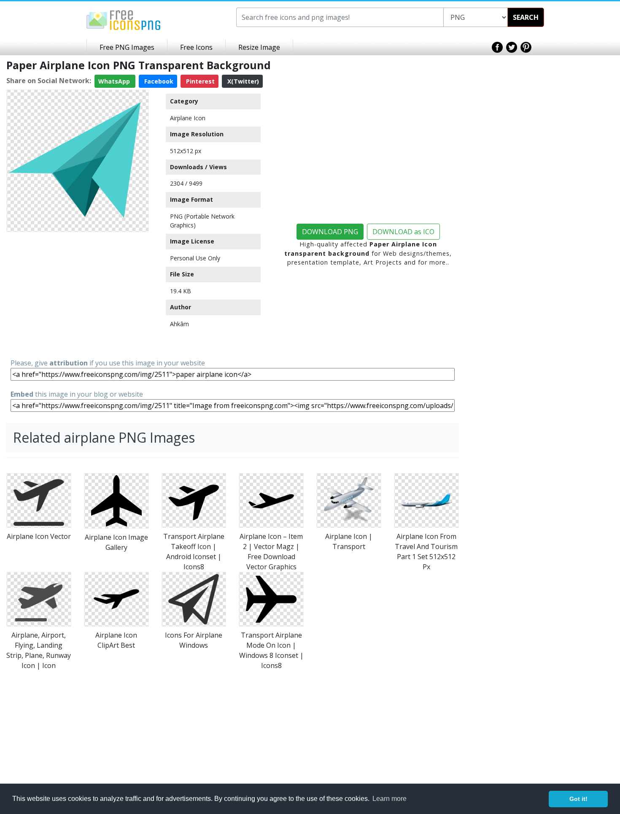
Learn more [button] (389, 798)
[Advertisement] (77, 294)
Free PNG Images (127, 47)
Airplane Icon (187, 118)
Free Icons (196, 47)
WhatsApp (115, 81)
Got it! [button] (578, 798)
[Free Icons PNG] (123, 19)
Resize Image (259, 47)
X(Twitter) (242, 81)
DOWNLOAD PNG (330, 231)
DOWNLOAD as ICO (403, 231)
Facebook (158, 81)
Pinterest (199, 81)
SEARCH (526, 17)
